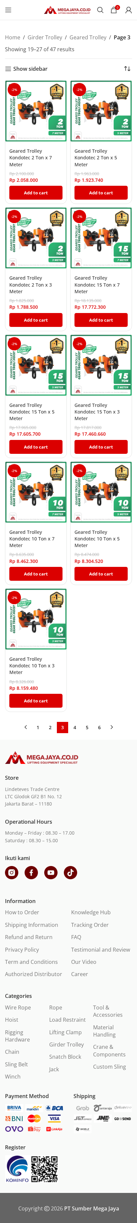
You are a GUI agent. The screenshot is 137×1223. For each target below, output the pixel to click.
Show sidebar (30, 69)
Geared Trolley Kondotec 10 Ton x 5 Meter (97, 538)
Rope (55, 1007)
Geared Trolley (87, 37)
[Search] (100, 10)
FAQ (76, 937)
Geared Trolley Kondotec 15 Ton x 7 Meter (97, 284)
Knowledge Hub (91, 912)
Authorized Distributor (33, 974)
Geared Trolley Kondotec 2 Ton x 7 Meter (30, 157)
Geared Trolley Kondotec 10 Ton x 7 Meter (32, 538)
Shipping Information (31, 924)
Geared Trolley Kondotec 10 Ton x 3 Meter (32, 665)
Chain (12, 1051)
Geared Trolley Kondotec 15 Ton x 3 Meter (97, 411)
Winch (13, 1076)
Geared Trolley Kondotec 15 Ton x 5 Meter (32, 411)
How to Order (22, 912)
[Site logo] (67, 9)
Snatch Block (65, 1056)
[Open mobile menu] (8, 10)
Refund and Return (29, 937)
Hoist (11, 1019)
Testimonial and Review (100, 949)
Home (12, 37)
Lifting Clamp (65, 1032)
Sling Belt (16, 1064)
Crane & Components (109, 1050)
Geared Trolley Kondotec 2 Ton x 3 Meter (30, 284)
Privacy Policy (22, 949)
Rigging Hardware (17, 1036)
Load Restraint (67, 1019)
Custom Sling (109, 1066)
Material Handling (104, 1031)
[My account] (128, 10)
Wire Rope (18, 1007)
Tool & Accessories (108, 1011)
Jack (54, 1069)
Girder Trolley (45, 37)
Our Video (83, 962)
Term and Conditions (31, 962)
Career (79, 974)
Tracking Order (90, 924)
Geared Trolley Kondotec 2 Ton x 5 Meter (95, 157)
